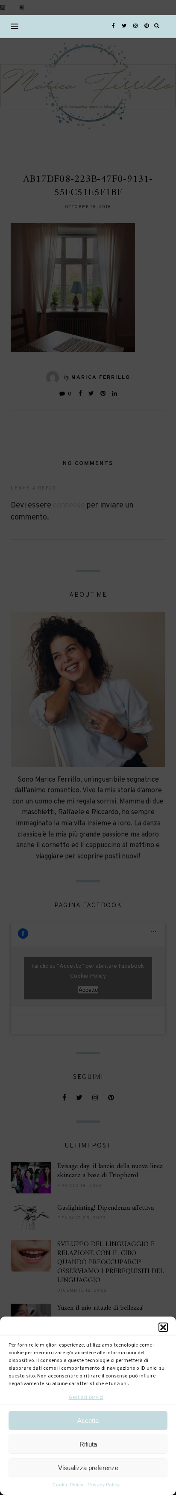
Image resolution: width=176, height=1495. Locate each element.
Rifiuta (88, 1444)
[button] (163, 1327)
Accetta (88, 1420)
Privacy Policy (104, 1485)
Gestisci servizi (86, 1397)
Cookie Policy (68, 1485)
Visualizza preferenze (88, 1467)
